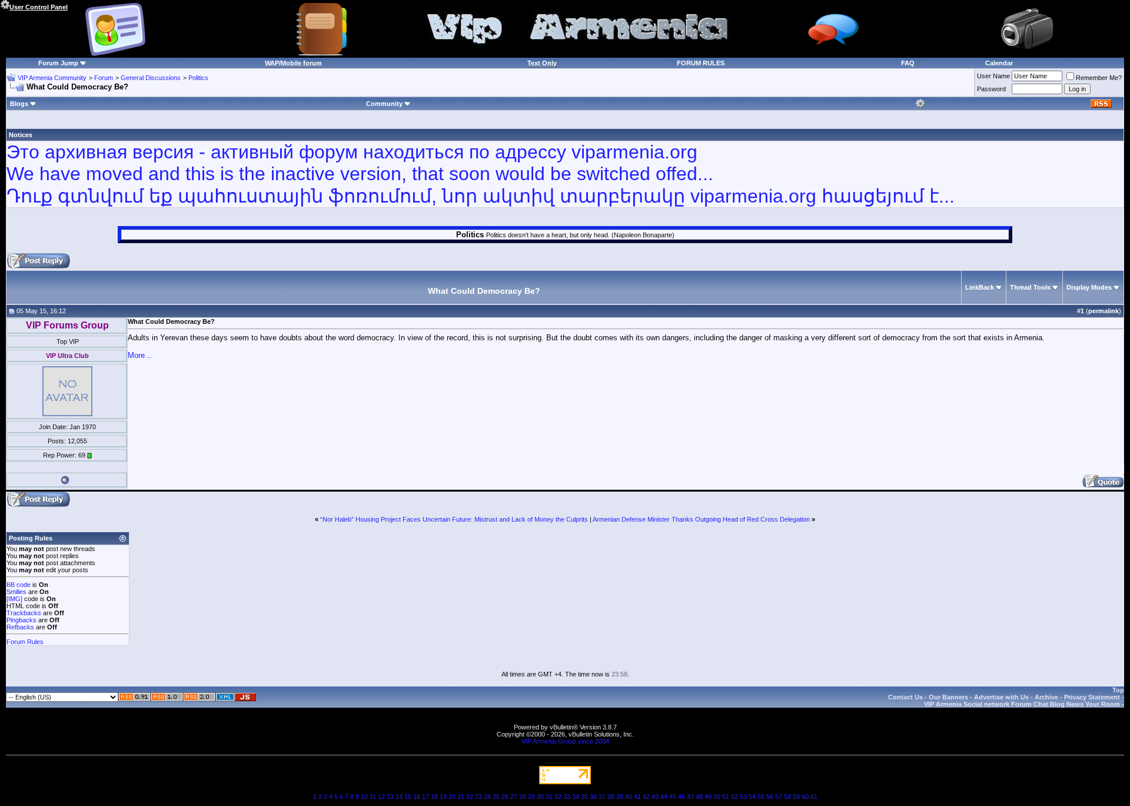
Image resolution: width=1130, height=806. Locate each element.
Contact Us (905, 697)
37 (602, 796)
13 (390, 796)
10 (364, 796)
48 (699, 796)
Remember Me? (1099, 77)
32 (557, 796)
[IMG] (14, 598)
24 (487, 796)
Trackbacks (23, 612)
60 (805, 796)
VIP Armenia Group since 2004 (565, 741)
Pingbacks (21, 619)
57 (778, 796)
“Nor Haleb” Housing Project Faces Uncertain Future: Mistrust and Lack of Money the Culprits (454, 519)
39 (619, 796)
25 (496, 796)
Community (384, 103)
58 (787, 796)
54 (752, 796)
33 (566, 796)
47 (690, 796)
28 (522, 796)
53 (743, 796)
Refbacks (20, 627)
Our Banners (948, 697)
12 (381, 796)
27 (513, 796)
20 (452, 796)
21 (460, 796)
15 (407, 796)
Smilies (16, 591)
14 (399, 796)
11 (373, 796)
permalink (1103, 310)
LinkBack (979, 287)
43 (655, 796)
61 (813, 796)
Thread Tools (1030, 287)
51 (725, 796)
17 (425, 796)
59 (796, 796)
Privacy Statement (1092, 697)
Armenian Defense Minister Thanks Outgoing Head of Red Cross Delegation (701, 519)
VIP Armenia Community (52, 77)
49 (708, 796)
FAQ (908, 63)
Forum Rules (25, 641)
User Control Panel (38, 7)
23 (478, 796)
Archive (1046, 697)
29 (531, 796)
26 (504, 796)
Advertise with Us (1001, 697)
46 (681, 796)
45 (672, 796)
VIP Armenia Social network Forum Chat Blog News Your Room (1022, 704)
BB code (18, 584)
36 (593, 796)
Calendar (999, 63)
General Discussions (151, 77)
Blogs (19, 103)
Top (1118, 690)
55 (761, 796)
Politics (198, 77)
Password (991, 88)
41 (637, 796)
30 (540, 796)
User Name (993, 75)
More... (140, 355)
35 (584, 796)
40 (628, 796)
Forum (103, 77)
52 (734, 796)
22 (469, 796)
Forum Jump (58, 63)
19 (443, 796)
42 (646, 796)
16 (416, 796)
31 (549, 796)
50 (716, 796)
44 (663, 796)
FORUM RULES (700, 63)
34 (575, 796)
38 (610, 796)
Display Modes (1089, 287)
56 (769, 796)
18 (434, 796)
